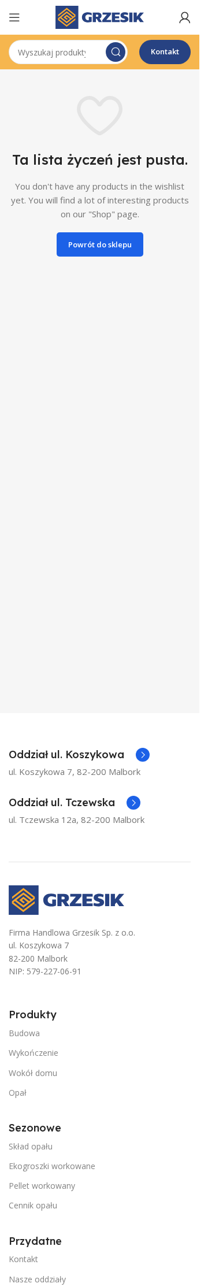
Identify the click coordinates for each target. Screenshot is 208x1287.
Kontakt (165, 51)
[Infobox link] (79, 755)
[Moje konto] (184, 17)
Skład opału (31, 1146)
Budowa (24, 1033)
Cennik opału (33, 1205)
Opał (18, 1092)
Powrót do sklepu (100, 244)
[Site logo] (99, 16)
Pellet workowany (42, 1185)
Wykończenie (33, 1052)
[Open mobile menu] (14, 17)
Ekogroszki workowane (52, 1165)
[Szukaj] (115, 52)
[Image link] (66, 898)
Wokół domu (33, 1072)
